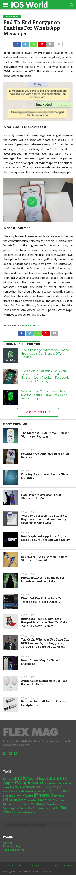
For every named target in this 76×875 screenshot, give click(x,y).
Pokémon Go (39, 804)
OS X (26, 804)
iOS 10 (65, 791)
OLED (20, 804)
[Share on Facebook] (17, 43)
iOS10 (57, 791)
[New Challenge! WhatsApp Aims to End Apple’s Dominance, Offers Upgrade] (10, 355)
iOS (35, 791)
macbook (46, 799)
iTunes (27, 800)
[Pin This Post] (42, 43)
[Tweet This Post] (25, 43)
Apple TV (11, 782)
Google (55, 787)
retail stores (55, 804)
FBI (38, 787)
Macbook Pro (61, 800)
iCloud (19, 791)
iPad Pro (15, 795)
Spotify (54, 808)
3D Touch (8, 779)
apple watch (32, 782)
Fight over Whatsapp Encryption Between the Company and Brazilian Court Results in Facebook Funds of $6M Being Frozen (45, 376)
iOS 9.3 (48, 791)
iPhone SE (13, 799)
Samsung (8, 808)
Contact (8, 842)
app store (65, 783)
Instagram (28, 791)
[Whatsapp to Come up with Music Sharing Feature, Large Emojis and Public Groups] (10, 397)
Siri (35, 808)
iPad (6, 795)
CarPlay (15, 787)
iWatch (35, 800)
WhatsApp (32, 325)
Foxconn (45, 787)
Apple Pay (57, 778)
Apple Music (36, 778)
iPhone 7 (44, 795)
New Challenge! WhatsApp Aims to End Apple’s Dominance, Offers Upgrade (45, 353)
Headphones (9, 791)
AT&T (6, 787)
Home (22, 865)
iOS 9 (40, 791)
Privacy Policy (11, 846)
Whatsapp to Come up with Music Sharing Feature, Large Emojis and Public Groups (44, 395)
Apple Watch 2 (51, 783)
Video (17, 812)
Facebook (27, 787)
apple (20, 777)
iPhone (27, 795)
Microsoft (10, 804)
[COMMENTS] (59, 43)
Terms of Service (13, 849)
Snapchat (43, 808)
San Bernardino (23, 808)
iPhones (59, 795)
